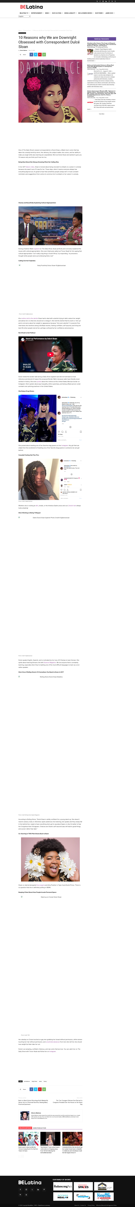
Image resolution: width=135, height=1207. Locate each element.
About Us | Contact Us (80, 1205)
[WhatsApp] (44, 54)
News (47, 13)
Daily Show (34, 1081)
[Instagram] (103, 1)
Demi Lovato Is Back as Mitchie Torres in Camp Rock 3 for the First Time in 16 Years (28, 1149)
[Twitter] (115, 1)
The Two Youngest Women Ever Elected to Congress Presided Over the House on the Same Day (67, 1102)
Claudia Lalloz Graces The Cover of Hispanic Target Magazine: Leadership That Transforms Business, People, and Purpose (101, 44)
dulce (40, 1081)
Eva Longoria (40, 885)
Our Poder (99, 13)
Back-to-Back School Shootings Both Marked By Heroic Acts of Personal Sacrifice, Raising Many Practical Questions (33, 1102)
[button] (97, 1)
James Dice (109, 13)
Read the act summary (44, 1205)
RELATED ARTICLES (25, 1128)
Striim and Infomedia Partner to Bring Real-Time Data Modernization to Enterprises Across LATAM (100, 66)
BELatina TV (24, 13)
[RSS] (112, 1)
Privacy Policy (91, 1205)
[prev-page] (19, 1156)
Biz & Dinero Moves (85, 13)
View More (101, 114)
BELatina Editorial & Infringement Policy (106, 1205)
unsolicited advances (53, 1042)
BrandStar (30, 1205)
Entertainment (36, 13)
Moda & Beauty (69, 13)
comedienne (27, 1081)
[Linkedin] (106, 1)
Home (20, 30)
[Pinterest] (109, 1)
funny (45, 1081)
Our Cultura (56, 13)
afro (37, 505)
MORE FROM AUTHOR (39, 1128)
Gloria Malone (23, 50)
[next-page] (22, 1156)
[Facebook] (100, 1)
